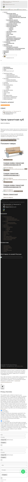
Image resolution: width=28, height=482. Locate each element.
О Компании (6, 42)
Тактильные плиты (11, 31)
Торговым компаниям (12, 47)
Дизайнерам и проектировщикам (15, 48)
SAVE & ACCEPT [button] (5, 430)
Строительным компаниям (13, 49)
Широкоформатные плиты (13, 77)
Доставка (5, 44)
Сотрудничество (7, 45)
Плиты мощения (13, 14)
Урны (10, 30)
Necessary (5, 410)
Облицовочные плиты (15, 16)
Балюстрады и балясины (9, 97)
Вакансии (6, 51)
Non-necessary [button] (4, 419)
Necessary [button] (3, 409)
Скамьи (11, 27)
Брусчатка (6, 83)
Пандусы (8, 32)
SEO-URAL (20, 366)
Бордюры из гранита (12, 20)
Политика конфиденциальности (9, 368)
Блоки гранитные (11, 40)
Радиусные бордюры (15, 22)
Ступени (5, 82)
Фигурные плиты (11, 36)
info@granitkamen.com (10, 112)
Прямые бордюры (14, 21)
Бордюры (5, 78)
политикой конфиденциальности (10, 381)
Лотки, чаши (9, 34)
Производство (10, 43)
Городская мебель (11, 26)
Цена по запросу (8, 159)
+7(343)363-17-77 (8, 114)
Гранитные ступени (11, 23)
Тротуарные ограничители (13, 38)
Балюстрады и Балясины (13, 39)
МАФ (7, 35)
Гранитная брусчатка (12, 25)
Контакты (6, 52)
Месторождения (7, 247)
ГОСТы (5, 251)
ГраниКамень (6, 67)
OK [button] (1, 384)
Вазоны (11, 29)
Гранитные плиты (11, 13)
